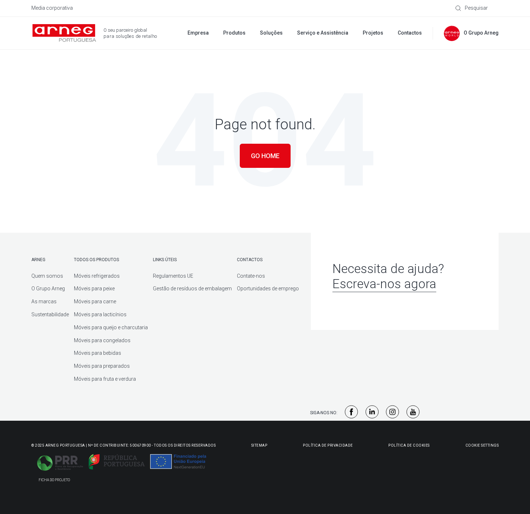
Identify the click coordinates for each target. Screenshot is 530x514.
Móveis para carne (95, 301)
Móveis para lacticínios (100, 314)
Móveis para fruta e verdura (105, 379)
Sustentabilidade (50, 314)
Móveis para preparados (102, 366)
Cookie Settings (482, 445)
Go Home (265, 156)
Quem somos (47, 276)
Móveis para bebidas (97, 353)
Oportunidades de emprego (268, 288)
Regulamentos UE (173, 276)
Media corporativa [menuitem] (52, 8)
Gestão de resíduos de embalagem (192, 288)
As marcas (44, 301)
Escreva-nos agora (384, 284)
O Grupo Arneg (48, 288)
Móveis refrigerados (97, 276)
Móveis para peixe (94, 288)
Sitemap (259, 445)
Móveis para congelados (102, 340)
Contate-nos (251, 276)
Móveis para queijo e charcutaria (111, 327)
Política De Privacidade (328, 445)
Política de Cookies (409, 445)
